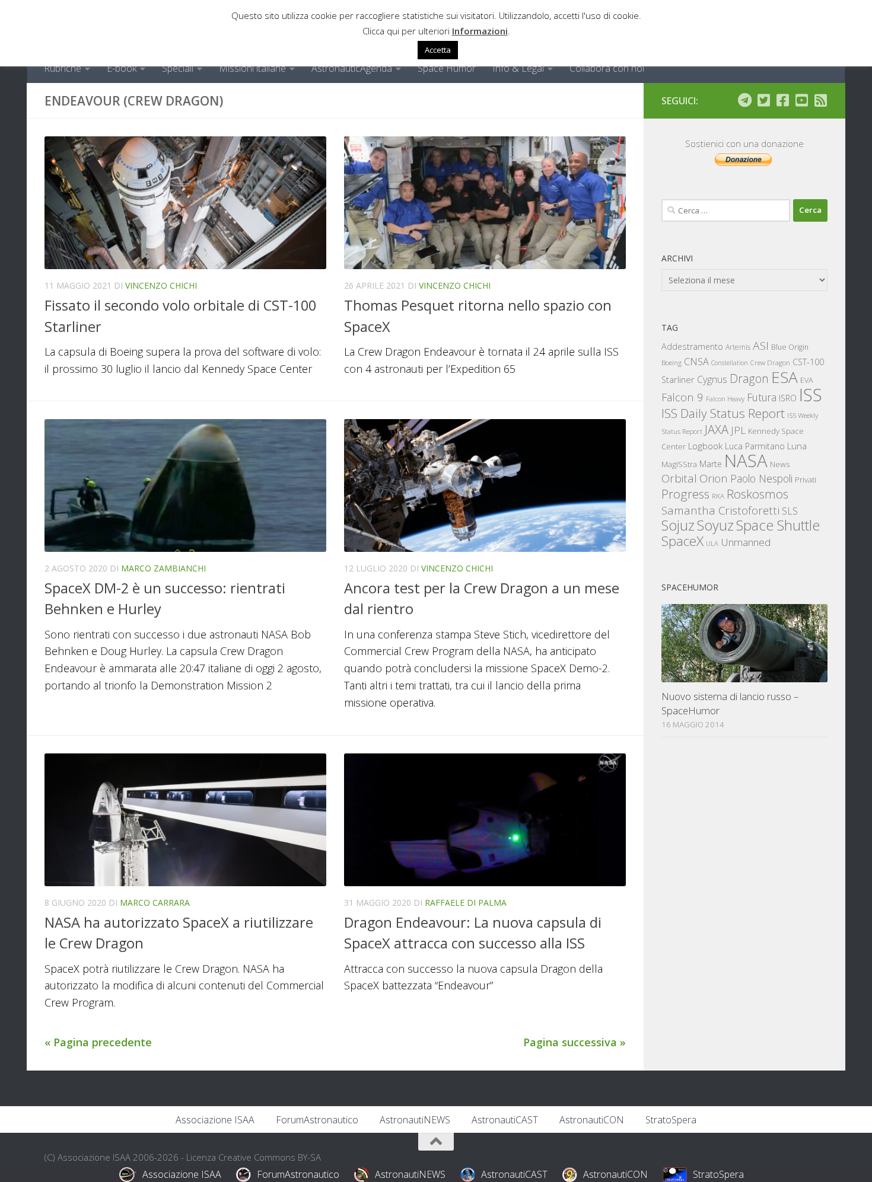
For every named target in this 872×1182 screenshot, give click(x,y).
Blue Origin (790, 347)
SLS (790, 510)
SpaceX (682, 541)
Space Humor (447, 68)
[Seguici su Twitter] (763, 100)
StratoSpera (670, 1119)
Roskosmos (757, 493)
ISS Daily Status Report (723, 413)
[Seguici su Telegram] (744, 100)
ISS (810, 394)
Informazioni (480, 31)
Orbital (679, 478)
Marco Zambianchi (163, 568)
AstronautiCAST (505, 1119)
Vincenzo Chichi (161, 285)
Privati (805, 479)
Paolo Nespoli (761, 478)
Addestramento (692, 346)
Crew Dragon (770, 362)
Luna (797, 446)
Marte (710, 463)
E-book (121, 68)
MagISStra (679, 464)
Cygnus (712, 379)
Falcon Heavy (725, 398)
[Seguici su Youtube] (801, 100)
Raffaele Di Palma (466, 902)
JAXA (716, 429)
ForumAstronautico (317, 1119)
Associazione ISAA (215, 1119)
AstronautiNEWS (415, 1119)
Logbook (705, 446)
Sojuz (678, 525)
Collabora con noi (606, 68)
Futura (761, 397)
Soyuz (715, 525)
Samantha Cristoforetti (720, 510)
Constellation (729, 363)
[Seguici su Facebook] (782, 100)
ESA (784, 377)
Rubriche (62, 68)
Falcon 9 (682, 396)
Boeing (671, 362)
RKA (718, 495)
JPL (738, 430)
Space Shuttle (778, 525)
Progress (685, 493)
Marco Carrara (155, 902)
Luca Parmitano (755, 446)
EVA (806, 380)
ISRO (788, 398)
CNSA (696, 361)
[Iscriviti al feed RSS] (820, 100)
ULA (712, 543)
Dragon (749, 378)
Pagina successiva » (574, 1042)
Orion (713, 478)
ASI (761, 345)
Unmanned (746, 542)
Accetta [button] (438, 49)
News (780, 463)
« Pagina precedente (98, 1042)
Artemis (737, 347)
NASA (746, 460)
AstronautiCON (591, 1119)
